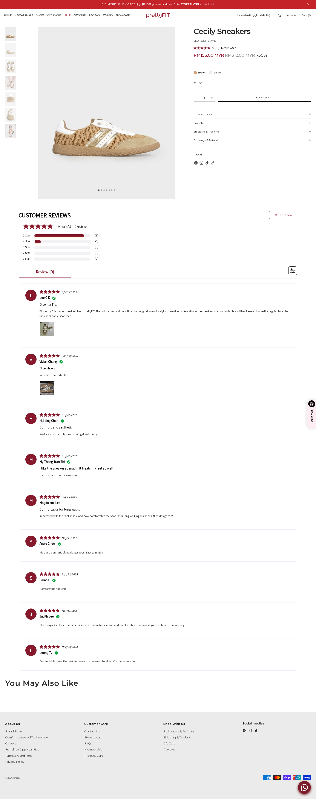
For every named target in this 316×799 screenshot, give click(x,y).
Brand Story (13, 731)
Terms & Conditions (18, 755)
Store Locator (94, 737)
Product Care (93, 755)
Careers (10, 743)
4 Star (26, 241)
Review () (45, 271)
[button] (253, 15)
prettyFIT (18, 777)
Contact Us (92, 731)
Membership (93, 749)
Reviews (169, 749)
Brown (202, 73)
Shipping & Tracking (177, 737)
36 (200, 83)
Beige (217, 73)
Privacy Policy (14, 761)
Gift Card (169, 743)
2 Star (26, 253)
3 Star (26, 247)
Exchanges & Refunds (179, 731)
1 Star (26, 258)
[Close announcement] (308, 4)
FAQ (87, 743)
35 (195, 83)
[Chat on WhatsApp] (304, 787)
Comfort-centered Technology (26, 737)
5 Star (26, 235)
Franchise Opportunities (22, 749)
